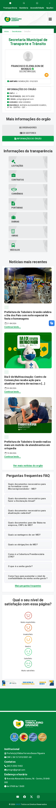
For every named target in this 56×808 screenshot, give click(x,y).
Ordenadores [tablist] (29, 127)
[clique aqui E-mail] (17, 796)
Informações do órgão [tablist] (28, 138)
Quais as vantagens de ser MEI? (24, 534)
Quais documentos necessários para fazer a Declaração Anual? (27, 499)
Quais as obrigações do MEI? (23, 544)
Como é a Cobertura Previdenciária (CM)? (26, 555)
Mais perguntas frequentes (28, 586)
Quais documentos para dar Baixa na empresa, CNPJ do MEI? (27, 523)
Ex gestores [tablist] (29, 133)
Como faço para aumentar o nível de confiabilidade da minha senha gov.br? (28, 577)
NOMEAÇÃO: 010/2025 (28, 81)
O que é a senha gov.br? (20, 566)
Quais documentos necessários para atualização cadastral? (27, 511)
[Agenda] (47, 75)
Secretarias (16, 31)
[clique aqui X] (31, 796)
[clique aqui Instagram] (38, 796)
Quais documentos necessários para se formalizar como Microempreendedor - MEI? (27, 486)
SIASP (18, 804)
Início (6, 31)
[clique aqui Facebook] (24, 796)
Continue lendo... (12, 327)
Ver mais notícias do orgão (28, 465)
